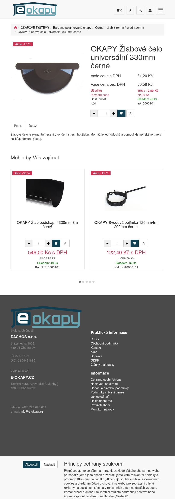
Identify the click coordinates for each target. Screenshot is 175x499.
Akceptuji (31, 464)
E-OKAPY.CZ (22, 377)
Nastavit (49, 464)
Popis (18, 125)
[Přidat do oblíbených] (130, 113)
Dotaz (33, 125)
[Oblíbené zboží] (130, 10)
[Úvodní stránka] (15, 27)
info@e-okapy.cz (32, 411)
